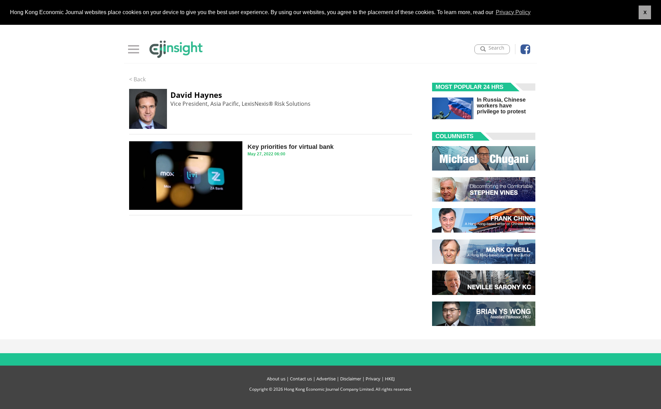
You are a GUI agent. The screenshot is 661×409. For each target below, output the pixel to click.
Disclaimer (350, 379)
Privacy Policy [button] (513, 12)
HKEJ (390, 379)
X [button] (645, 12)
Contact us (301, 379)
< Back (137, 79)
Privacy (373, 379)
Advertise (326, 379)
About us (276, 379)
